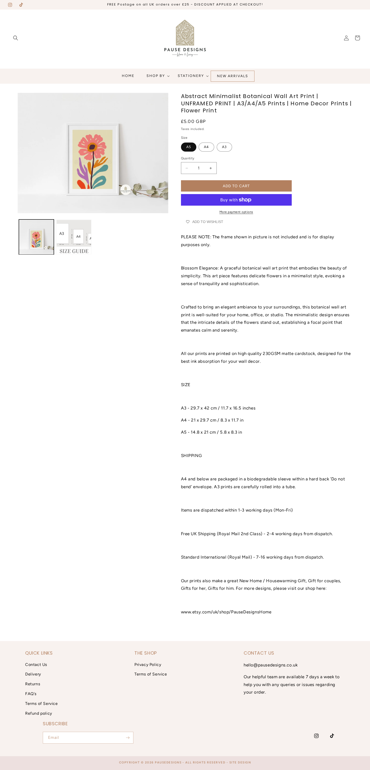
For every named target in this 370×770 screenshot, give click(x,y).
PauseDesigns (168, 762)
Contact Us (36, 664)
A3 (224, 147)
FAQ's (30, 693)
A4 (206, 147)
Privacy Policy (147, 664)
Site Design (240, 762)
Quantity (188, 158)
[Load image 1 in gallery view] (36, 237)
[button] (15, 37)
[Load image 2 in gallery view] (73, 237)
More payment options (236, 212)
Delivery (33, 674)
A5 (188, 147)
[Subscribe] (127, 738)
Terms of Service (41, 703)
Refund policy (38, 713)
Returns (32, 684)
